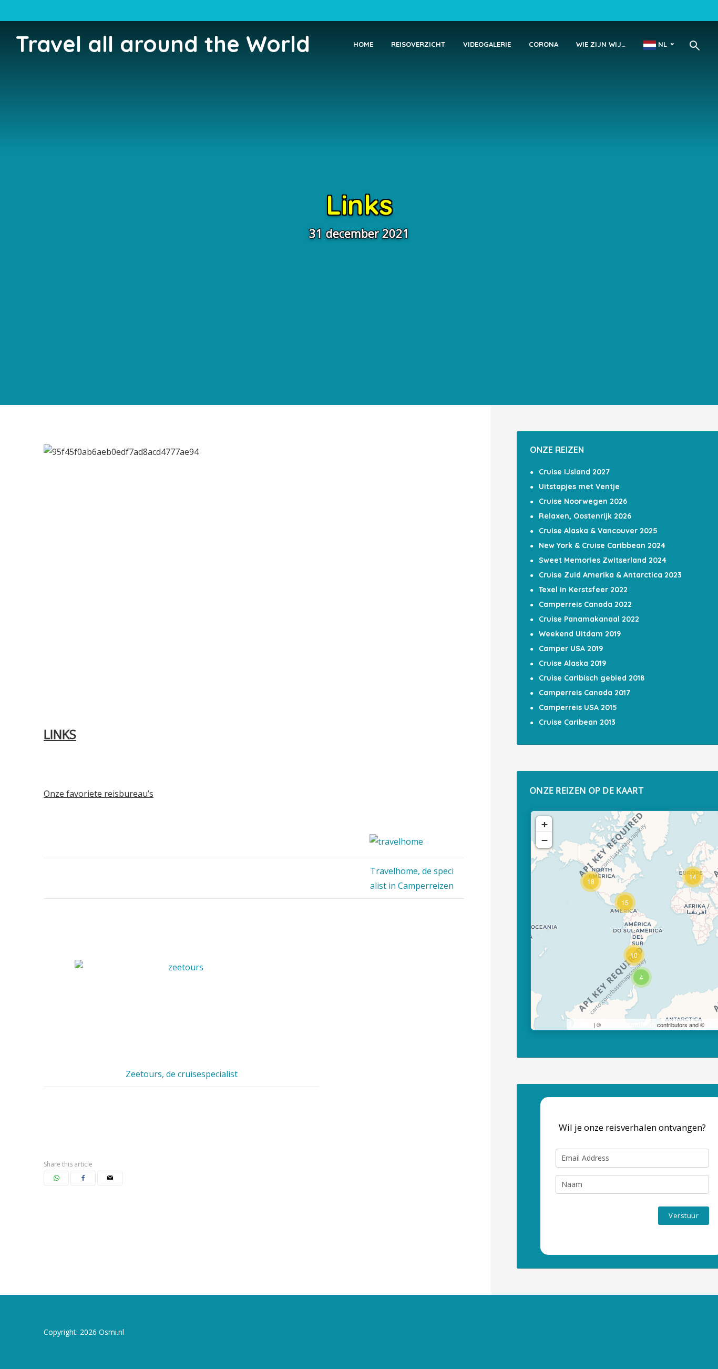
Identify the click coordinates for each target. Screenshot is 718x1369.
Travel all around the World (163, 44)
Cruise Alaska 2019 (572, 663)
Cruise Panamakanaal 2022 (589, 619)
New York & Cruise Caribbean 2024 (602, 545)
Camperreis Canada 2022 (585, 604)
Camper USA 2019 (571, 648)
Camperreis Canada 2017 (584, 692)
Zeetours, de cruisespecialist (182, 1074)
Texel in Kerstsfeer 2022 (583, 589)
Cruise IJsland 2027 (574, 471)
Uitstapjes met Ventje (579, 486)
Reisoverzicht (418, 44)
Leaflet (580, 1024)
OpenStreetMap (628, 1024)
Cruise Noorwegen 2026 (583, 501)
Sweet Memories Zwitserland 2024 (602, 560)
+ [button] (544, 824)
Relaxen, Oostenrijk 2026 (585, 516)
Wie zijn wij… (600, 44)
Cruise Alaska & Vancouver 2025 (598, 530)
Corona (543, 44)
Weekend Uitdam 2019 (580, 633)
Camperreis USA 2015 (578, 707)
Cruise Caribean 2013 (577, 722)
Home (363, 44)
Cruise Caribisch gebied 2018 (591, 678)
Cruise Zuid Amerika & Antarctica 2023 (610, 575)
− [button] (544, 840)
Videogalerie (487, 44)
